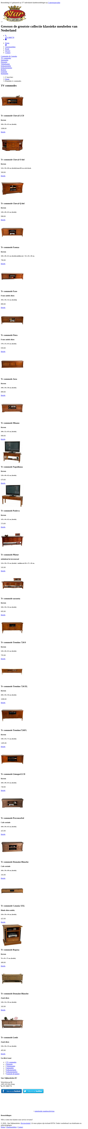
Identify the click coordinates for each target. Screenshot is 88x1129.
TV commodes (6, 58)
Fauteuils (4, 72)
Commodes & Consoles (9, 56)
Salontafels (4, 60)
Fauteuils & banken (12, 1074)
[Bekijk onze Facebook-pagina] (6, 39)
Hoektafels (4, 73)
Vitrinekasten (5, 64)
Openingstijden (10, 47)
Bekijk (3, 132)
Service (7, 51)
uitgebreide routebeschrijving (44, 1111)
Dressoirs (4, 62)
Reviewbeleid (25, 1123)
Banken (3, 70)
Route (7, 49)
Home (7, 79)
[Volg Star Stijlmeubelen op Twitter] (33, 1093)
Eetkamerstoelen (6, 68)
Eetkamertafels (6, 66)
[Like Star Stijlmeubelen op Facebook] (11, 1093)
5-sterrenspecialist (54, 3)
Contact (7, 53)
